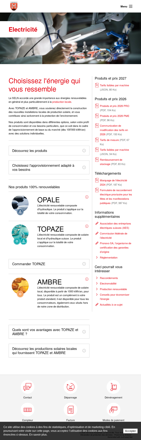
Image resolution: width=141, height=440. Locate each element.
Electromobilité (108, 283)
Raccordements (109, 278)
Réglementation (108, 257)
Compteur (27, 420)
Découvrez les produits (29, 150)
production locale (61, 101)
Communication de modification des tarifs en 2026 (114, 130)
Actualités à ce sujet (111, 304)
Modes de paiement (113, 420)
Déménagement (113, 397)
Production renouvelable (113, 289)
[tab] (49, 150)
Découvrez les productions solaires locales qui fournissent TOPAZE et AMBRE (44, 350)
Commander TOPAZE (28, 263)
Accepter (130, 431)
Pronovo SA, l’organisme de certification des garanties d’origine (115, 247)
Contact (27, 397)
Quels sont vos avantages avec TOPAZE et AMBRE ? (45, 331)
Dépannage (70, 397)
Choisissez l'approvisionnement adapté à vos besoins (43, 167)
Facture (70, 420)
